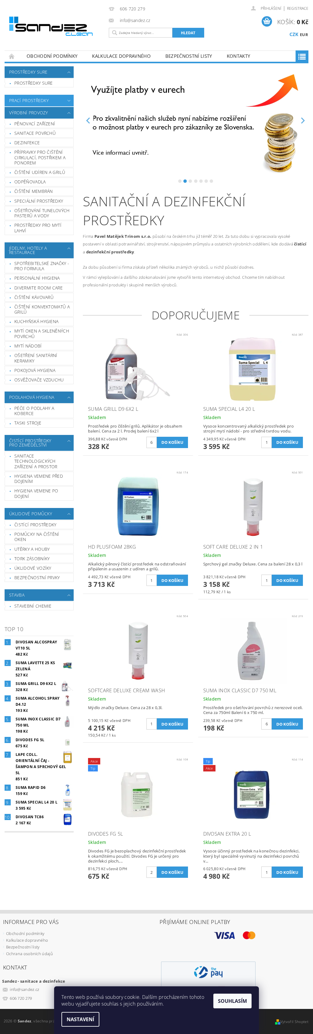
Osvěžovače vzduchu (39, 380)
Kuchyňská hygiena (36, 321)
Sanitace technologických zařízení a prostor (35, 461)
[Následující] (303, 120)
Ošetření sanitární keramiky (35, 358)
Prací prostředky (29, 100)
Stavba (16, 595)
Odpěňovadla (30, 182)
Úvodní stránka (12, 56)
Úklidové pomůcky (30, 514)
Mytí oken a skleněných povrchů (41, 333)
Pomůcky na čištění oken (36, 537)
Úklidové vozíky (32, 568)
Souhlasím (232, 1001)
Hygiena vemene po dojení (36, 493)
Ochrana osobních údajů (29, 953)
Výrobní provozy (28, 113)
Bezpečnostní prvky (37, 577)
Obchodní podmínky (52, 56)
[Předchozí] (88, 120)
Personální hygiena (37, 278)
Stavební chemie (33, 606)
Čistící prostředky (35, 525)
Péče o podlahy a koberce (34, 411)
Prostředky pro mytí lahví (37, 228)
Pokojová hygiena (34, 370)
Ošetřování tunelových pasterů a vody (42, 213)
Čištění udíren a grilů (39, 172)
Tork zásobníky (32, 558)
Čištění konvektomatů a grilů (42, 309)
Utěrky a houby (32, 549)
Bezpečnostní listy (188, 56)
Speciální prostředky (38, 201)
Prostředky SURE (28, 72)
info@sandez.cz (24, 989)
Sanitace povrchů (35, 133)
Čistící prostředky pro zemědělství (30, 443)
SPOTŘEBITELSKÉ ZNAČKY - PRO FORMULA (41, 266)
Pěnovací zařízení (34, 124)
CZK (294, 34)
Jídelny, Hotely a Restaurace (28, 250)
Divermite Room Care (38, 288)
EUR (304, 34)
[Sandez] (54, 28)
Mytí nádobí (28, 346)
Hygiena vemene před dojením (38, 478)
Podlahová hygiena (31, 397)
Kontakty (238, 56)
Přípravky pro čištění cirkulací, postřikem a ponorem (39, 157)
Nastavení (80, 1019)
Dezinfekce (27, 142)
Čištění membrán (33, 191)
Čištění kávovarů (33, 297)
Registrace (297, 8)
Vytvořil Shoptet (294, 1021)
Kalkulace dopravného (121, 56)
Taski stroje (27, 423)
